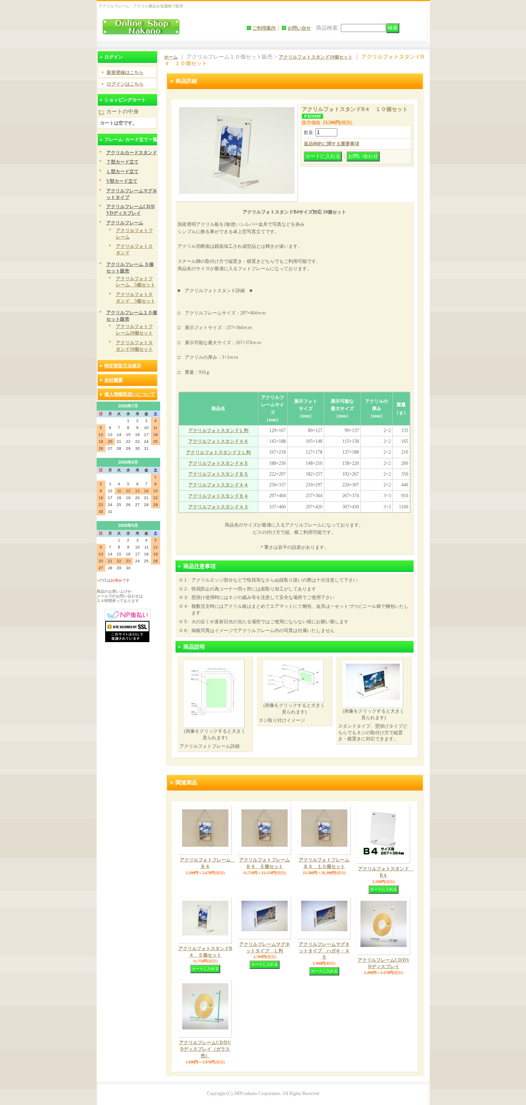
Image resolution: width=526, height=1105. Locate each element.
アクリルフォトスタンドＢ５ (218, 474)
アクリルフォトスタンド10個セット (316, 57)
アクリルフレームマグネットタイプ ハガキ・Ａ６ (324, 951)
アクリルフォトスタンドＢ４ (218, 496)
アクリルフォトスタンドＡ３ (218, 507)
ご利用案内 (264, 28)
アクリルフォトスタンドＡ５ (218, 463)
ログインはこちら (125, 84)
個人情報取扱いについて (129, 394)
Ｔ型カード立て (122, 162)
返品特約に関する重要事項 (331, 143)
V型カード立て (121, 181)
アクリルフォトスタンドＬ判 (218, 430)
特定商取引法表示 (122, 365)
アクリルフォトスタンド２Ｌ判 (218, 452)
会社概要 (113, 380)
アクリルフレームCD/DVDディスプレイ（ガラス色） (205, 1049)
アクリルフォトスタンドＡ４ (218, 485)
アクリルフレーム (124, 222)
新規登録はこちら (125, 72)
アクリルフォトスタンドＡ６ (218, 441)
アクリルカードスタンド (131, 152)
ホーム (171, 57)
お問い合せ (299, 28)
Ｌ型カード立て (122, 171)
